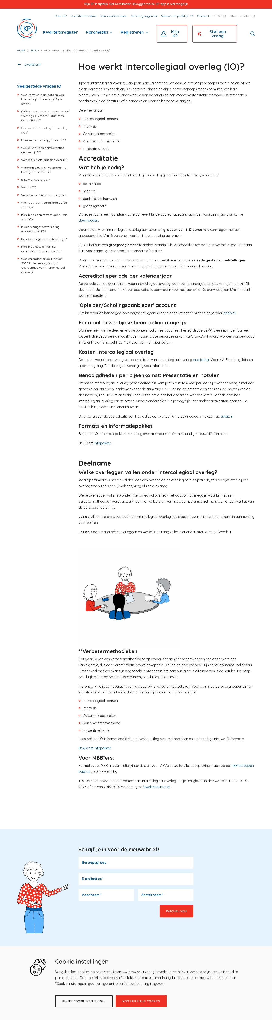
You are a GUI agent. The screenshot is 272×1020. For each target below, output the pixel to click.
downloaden (88, 220)
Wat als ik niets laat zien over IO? (44, 160)
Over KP (61, 16)
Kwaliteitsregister (60, 32)
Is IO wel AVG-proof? (35, 180)
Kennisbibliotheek (113, 16)
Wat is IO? (28, 187)
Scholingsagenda (144, 16)
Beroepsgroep (94, 862)
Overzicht (32, 65)
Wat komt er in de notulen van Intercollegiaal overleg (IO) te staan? (42, 99)
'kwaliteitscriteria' (156, 787)
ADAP (218, 16)
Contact (203, 16)
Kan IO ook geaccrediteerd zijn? (44, 239)
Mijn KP (175, 33)
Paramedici (97, 32)
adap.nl (229, 313)
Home (21, 50)
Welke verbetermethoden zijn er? (44, 195)
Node (35, 50)
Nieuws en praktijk (174, 16)
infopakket (102, 443)
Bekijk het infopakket (95, 748)
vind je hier (201, 360)
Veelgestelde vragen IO (39, 86)
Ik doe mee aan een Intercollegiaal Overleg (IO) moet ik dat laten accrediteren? (45, 115)
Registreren (132, 32)
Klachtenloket (240, 16)
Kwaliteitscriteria (83, 16)
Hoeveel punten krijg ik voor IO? (43, 140)
